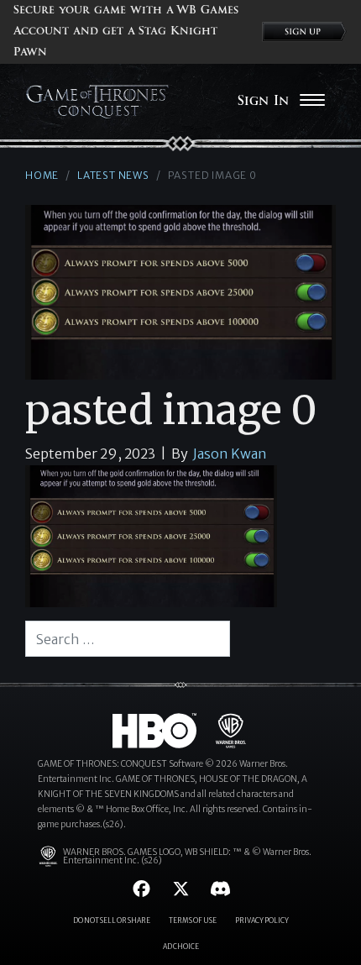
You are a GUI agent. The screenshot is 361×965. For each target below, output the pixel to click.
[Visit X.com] (180, 888)
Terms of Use (193, 920)
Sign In (263, 101)
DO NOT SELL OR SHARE (111, 920)
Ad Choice (181, 946)
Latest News (113, 175)
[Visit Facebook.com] (141, 888)
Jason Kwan (230, 453)
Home (42, 175)
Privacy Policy (262, 920)
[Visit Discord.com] (220, 888)
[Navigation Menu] (312, 101)
